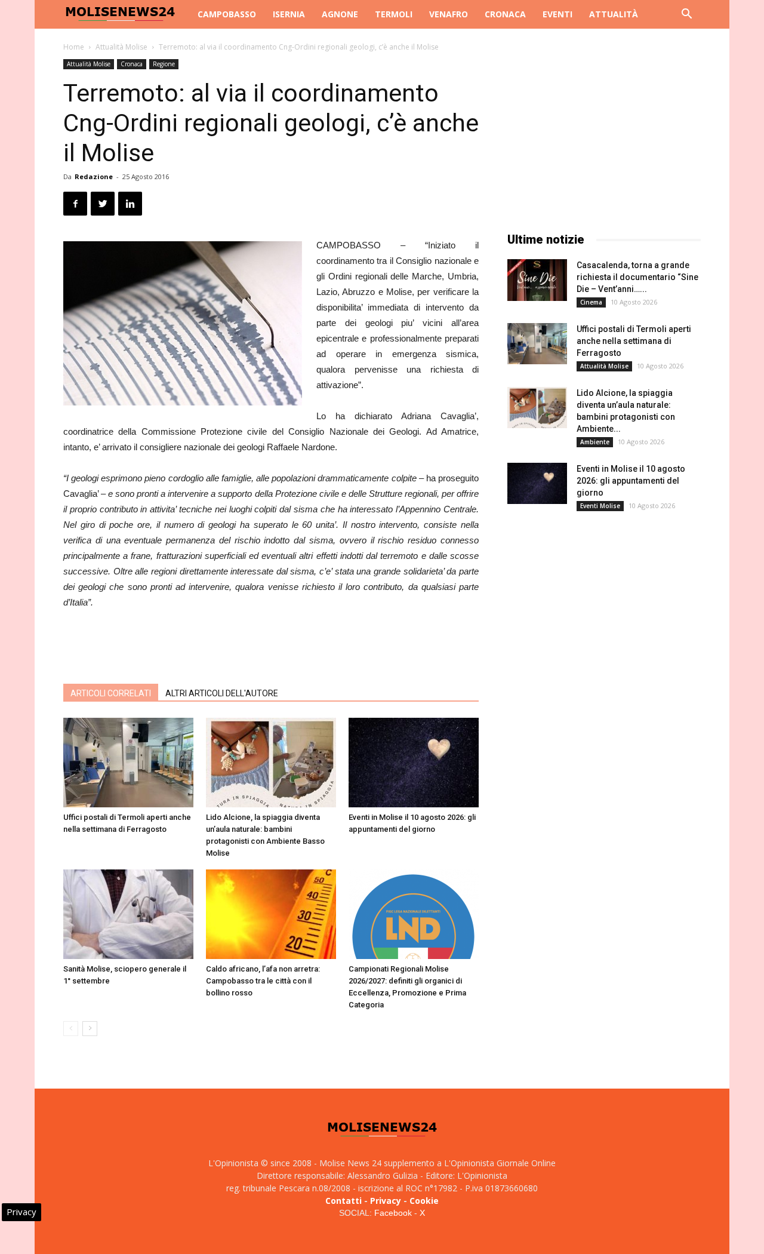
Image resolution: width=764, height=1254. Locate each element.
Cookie (424, 1200)
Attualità (613, 14)
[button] (686, 15)
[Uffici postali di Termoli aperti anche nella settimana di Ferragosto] (128, 762)
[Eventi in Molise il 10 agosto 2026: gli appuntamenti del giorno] (414, 762)
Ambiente (594, 442)
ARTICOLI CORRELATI (110, 693)
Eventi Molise (600, 506)
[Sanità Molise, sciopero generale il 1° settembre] (128, 914)
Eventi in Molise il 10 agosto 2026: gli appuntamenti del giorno (631, 480)
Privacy (385, 1200)
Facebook (393, 1213)
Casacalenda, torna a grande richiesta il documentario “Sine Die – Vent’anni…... (637, 277)
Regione (164, 64)
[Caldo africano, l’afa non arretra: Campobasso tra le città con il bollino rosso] (271, 914)
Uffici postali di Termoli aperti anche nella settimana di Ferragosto (634, 341)
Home (73, 47)
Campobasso (227, 14)
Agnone (340, 14)
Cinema (591, 302)
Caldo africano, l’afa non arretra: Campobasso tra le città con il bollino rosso (263, 980)
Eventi (557, 14)
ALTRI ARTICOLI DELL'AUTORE (221, 693)
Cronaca (505, 14)
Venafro (448, 14)
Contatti (343, 1200)
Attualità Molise (121, 47)
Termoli (393, 14)
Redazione (94, 176)
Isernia (289, 14)
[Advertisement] (271, 644)
